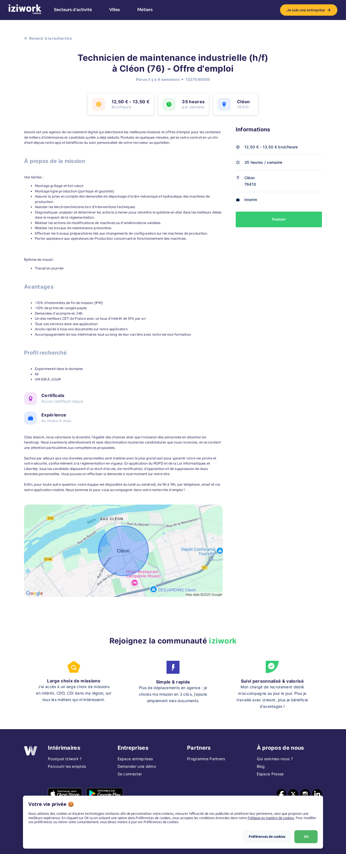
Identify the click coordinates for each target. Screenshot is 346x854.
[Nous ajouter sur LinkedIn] (317, 794)
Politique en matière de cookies (271, 818)
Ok (306, 836)
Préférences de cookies (267, 836)
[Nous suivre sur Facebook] (281, 794)
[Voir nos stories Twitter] (293, 794)
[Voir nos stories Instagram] (305, 794)
